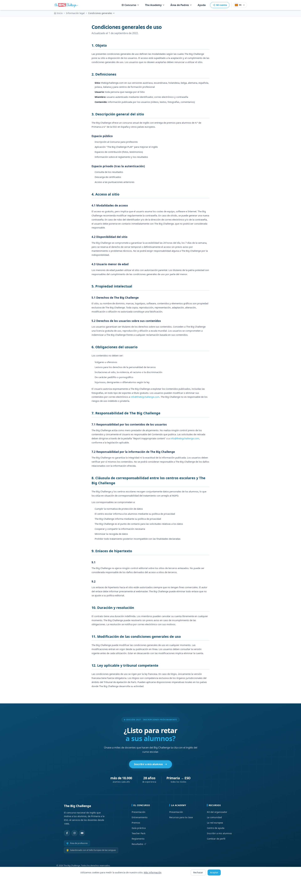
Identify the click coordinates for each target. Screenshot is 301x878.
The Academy (153, 5)
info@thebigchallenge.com (145, 396)
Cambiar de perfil (216, 838)
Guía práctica (139, 828)
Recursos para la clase (181, 817)
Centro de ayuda (215, 828)
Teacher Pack (138, 833)
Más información (152, 872)
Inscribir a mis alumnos (148, 764)
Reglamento (138, 838)
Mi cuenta (221, 4)
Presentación (138, 811)
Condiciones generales (100, 13)
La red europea (215, 822)
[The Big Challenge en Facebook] (67, 833)
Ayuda (202, 5)
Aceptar (214, 872)
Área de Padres (179, 5)
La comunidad (214, 817)
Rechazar (198, 872)
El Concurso (129, 5)
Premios (136, 822)
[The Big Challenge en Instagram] (74, 833)
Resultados (137, 844)
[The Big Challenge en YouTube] (82, 833)
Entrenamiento (139, 817)
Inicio (60, 13)
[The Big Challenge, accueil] (67, 5)
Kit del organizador (217, 811)
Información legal (75, 13)
